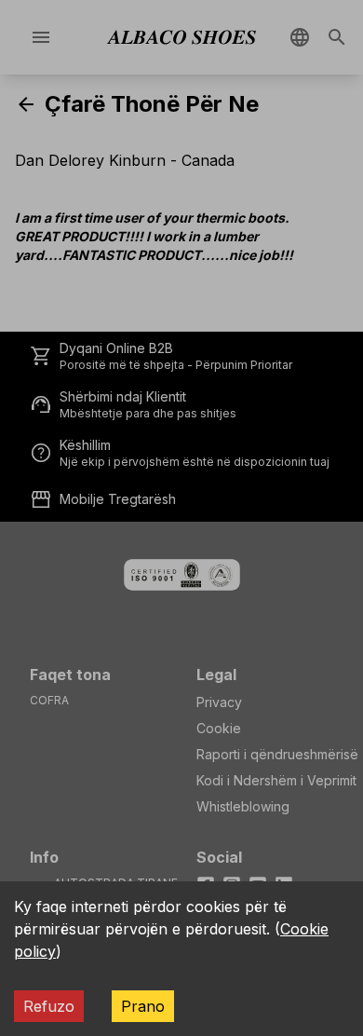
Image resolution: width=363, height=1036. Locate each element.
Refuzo (48, 1006)
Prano (143, 1006)
